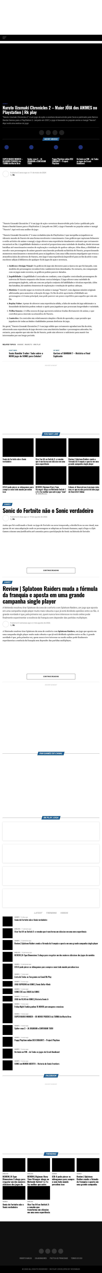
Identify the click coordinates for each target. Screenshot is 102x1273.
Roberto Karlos (26, 1258)
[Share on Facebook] (41, 132)
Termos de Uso (76, 1258)
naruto (29, 344)
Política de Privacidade (59, 1258)
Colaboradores (41, 1258)
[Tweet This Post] (48, 132)
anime (20, 344)
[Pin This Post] (54, 132)
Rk (14, 175)
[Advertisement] (51, 17)
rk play (37, 344)
